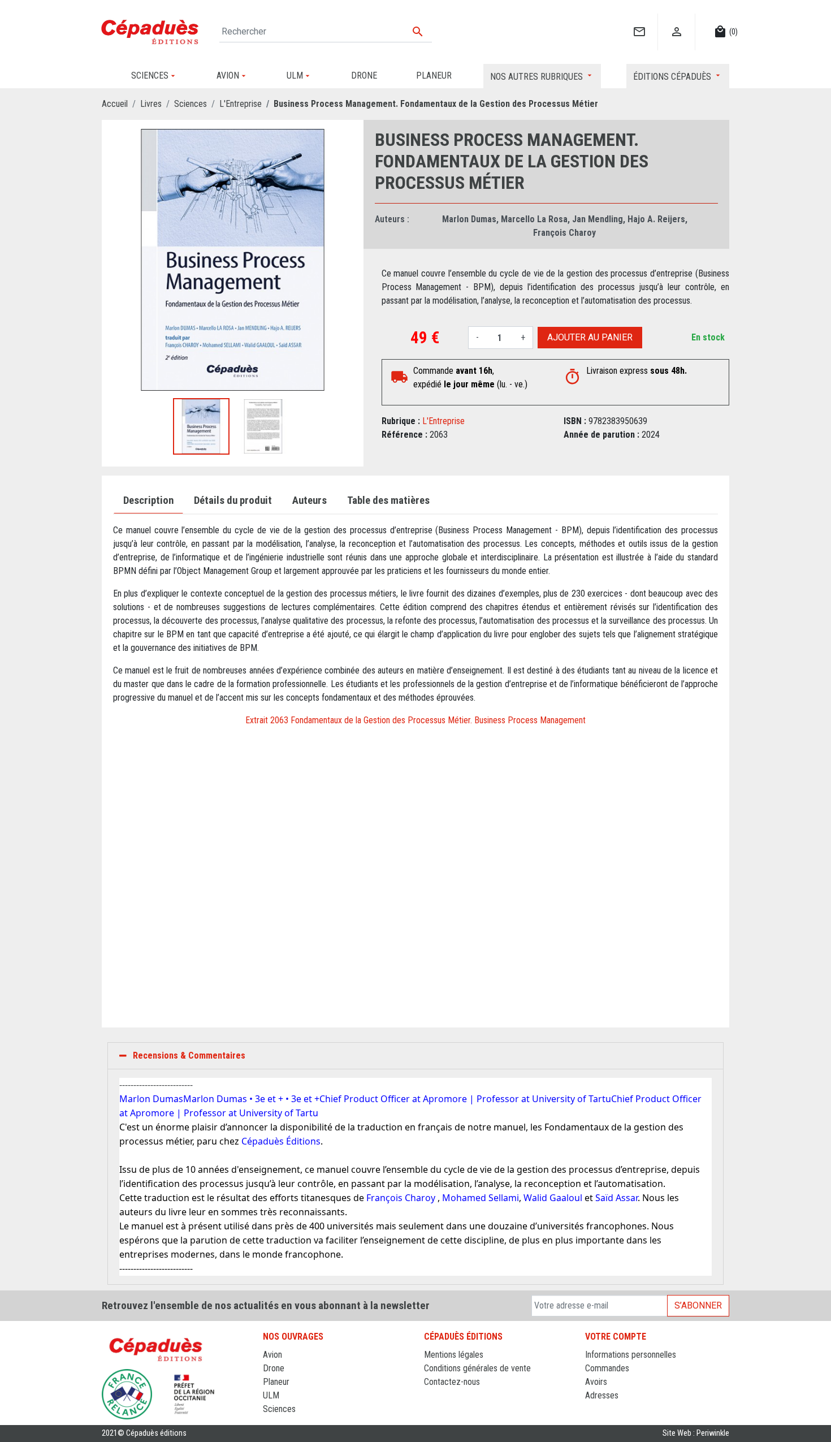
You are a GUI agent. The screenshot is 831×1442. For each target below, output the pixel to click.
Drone (273, 1368)
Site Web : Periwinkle (696, 1433)
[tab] (415, 1056)
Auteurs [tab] (309, 500)
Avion (272, 1354)
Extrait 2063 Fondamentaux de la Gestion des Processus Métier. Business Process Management (415, 720)
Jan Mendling (597, 219)
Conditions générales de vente (477, 1368)
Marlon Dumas (469, 219)
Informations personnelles (630, 1354)
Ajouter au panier (590, 337)
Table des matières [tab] (388, 500)
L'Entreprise (443, 421)
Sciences (279, 1409)
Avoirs (596, 1381)
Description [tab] (148, 500)
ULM (271, 1395)
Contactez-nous (452, 1381)
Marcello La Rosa (534, 219)
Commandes (607, 1368)
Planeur (276, 1381)
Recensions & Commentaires (189, 1055)
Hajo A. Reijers (656, 219)
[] (639, 20)
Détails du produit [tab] (233, 500)
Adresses (601, 1395)
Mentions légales (453, 1354)
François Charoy (564, 232)
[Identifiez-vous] (676, 20)
